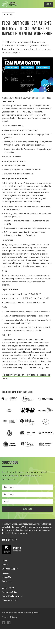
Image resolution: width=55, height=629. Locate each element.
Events (5, 564)
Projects (6, 573)
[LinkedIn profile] (8, 622)
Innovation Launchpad (12, 596)
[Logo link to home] (9, 4)
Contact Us (7, 581)
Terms (5, 617)
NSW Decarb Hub (10, 600)
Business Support (10, 569)
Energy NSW (8, 588)
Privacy (13, 617)
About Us (6, 577)
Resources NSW (9, 592)
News (10, 15)
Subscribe (27, 509)
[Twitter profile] (3, 622)
